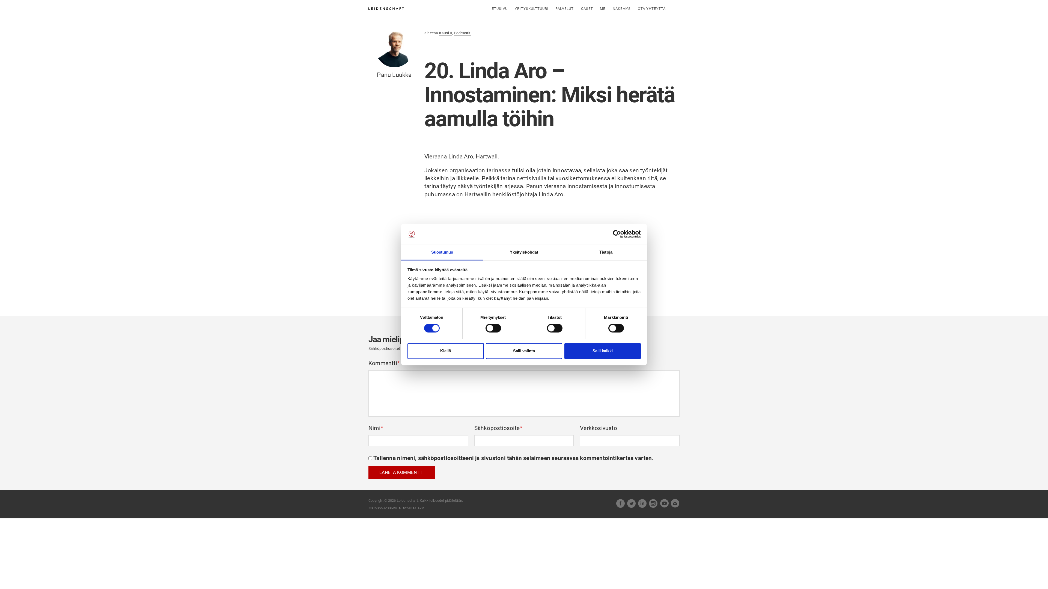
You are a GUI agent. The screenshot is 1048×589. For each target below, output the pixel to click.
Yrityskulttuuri (532, 9)
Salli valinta (524, 350)
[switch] (493, 328)
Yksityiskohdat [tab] (524, 252)
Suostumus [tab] (442, 252)
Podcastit (462, 33)
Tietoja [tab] (605, 252)
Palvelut (564, 9)
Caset (587, 9)
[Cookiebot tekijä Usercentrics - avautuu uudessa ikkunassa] (617, 234)
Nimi (375, 428)
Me (602, 9)
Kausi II (445, 33)
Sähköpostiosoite (498, 428)
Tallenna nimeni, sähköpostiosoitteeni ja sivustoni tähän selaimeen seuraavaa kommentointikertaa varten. (513, 458)
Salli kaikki (603, 350)
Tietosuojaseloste (384, 507)
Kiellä (445, 350)
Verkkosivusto (598, 428)
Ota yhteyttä (652, 9)
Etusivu (500, 9)
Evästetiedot (414, 507)
